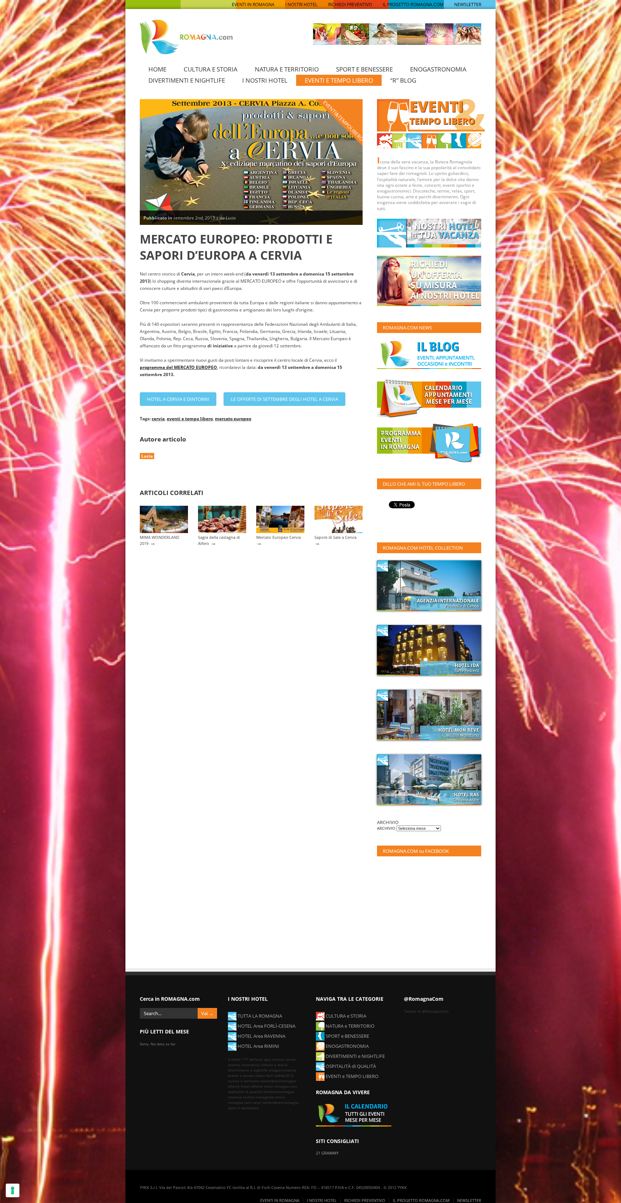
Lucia (147, 456)
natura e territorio (243, 1080)
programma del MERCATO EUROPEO (178, 367)
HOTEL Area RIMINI (257, 1046)
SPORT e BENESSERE (347, 1036)
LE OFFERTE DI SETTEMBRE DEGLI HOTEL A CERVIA (284, 399)
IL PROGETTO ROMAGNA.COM (413, 4)
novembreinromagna (278, 1080)
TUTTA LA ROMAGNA (259, 1016)
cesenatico (250, 1064)
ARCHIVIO (386, 828)
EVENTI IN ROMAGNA (253, 4)
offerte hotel (239, 1086)
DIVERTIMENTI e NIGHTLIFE (355, 1056)
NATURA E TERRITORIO (287, 69)
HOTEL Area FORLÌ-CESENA (265, 1026)
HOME (157, 69)
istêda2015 (284, 1075)
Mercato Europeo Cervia (278, 537)
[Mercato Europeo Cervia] (280, 531)
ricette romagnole (258, 1097)
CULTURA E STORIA (211, 69)
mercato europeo (233, 418)
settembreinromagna (280, 1102)
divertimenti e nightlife (247, 1070)
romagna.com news (244, 1102)
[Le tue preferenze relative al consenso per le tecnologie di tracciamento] (12, 1190)
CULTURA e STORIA (345, 1016)
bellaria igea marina (266, 1059)
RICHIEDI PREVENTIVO (350, 4)
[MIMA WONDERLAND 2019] (164, 531)
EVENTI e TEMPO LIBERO (351, 1076)
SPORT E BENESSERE (364, 69)
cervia (158, 418)
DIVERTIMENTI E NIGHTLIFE (186, 80)
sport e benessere (243, 1107)
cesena (234, 1064)
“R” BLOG (403, 80)
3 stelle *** (238, 1059)
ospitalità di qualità (245, 1091)
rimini (280, 1097)
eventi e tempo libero (190, 418)
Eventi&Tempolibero (343, 121)
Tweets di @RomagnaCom (426, 1011)
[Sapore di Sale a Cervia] (338, 531)
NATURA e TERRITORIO (349, 1026)
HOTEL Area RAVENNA (260, 1036)
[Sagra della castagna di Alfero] (222, 531)
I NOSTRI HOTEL (301, 4)
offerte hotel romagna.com (274, 1086)
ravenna (235, 1097)
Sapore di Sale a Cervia (335, 537)
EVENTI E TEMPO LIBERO (339, 80)
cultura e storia (274, 1064)
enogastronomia (282, 1070)
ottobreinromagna (278, 1091)
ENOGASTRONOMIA (438, 69)
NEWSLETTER (467, 4)
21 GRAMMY (327, 1153)
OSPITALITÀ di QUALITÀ (350, 1066)
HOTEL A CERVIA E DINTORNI (178, 399)
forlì (269, 1075)
